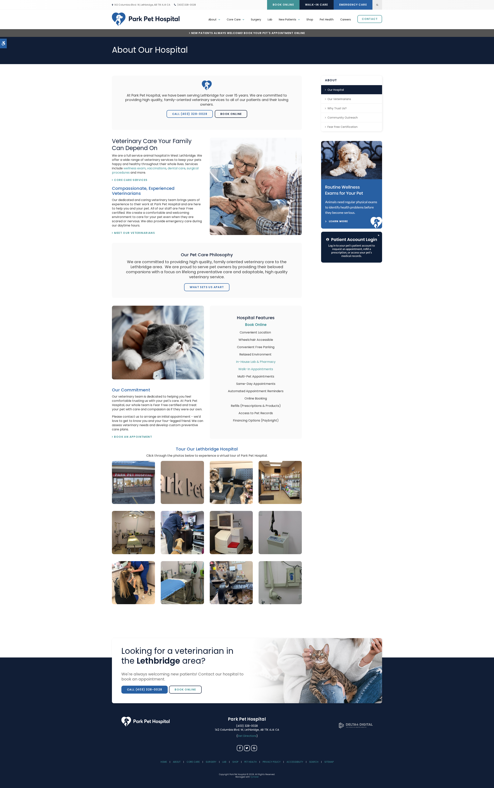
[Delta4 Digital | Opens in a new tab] (356, 727)
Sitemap (329, 761)
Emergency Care (353, 5)
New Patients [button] (287, 19)
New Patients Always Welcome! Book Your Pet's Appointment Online (248, 33)
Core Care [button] (234, 19)
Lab (270, 19)
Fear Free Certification (342, 127)
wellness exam (135, 168)
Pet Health (327, 19)
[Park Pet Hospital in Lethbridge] (145, 725)
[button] (133, 503)
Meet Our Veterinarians (134, 233)
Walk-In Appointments (255, 369)
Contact (370, 19)
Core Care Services (130, 180)
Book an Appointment (133, 437)
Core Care (193, 761)
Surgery (256, 19)
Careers (345, 19)
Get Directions (247, 736)
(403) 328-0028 (186, 4)
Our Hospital (335, 90)
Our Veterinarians (339, 99)
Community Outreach (342, 118)
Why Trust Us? (337, 108)
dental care (176, 168)
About (177, 761)
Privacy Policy (272, 761)
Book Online (283, 5)
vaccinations (156, 168)
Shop (309, 19)
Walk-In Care (316, 5)
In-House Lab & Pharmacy (256, 362)
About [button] (212, 19)
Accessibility (295, 761)
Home (164, 761)
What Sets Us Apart (207, 287)
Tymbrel (254, 776)
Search (313, 761)
